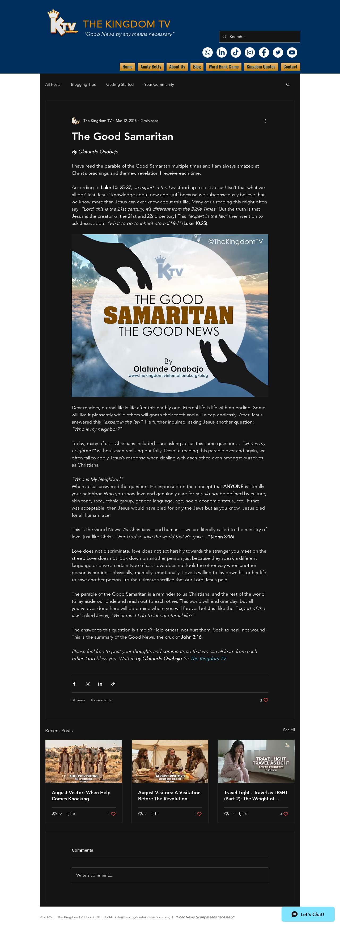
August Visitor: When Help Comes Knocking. (81, 795)
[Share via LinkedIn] (100, 683)
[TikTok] (236, 52)
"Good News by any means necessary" (128, 34)
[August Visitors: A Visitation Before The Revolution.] (170, 761)
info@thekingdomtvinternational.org (142, 917)
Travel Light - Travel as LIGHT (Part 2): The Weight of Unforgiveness (256, 795)
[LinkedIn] (221, 52)
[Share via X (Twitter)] (87, 683)
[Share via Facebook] (74, 683)
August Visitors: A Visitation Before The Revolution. (169, 795)
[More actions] (265, 120)
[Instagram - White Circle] (250, 52)
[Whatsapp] (207, 52)
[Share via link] (113, 683)
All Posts (52, 84)
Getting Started (120, 84)
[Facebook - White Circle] (264, 52)
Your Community (159, 84)
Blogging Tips (83, 84)
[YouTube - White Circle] (292, 52)
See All (289, 729)
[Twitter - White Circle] (278, 52)
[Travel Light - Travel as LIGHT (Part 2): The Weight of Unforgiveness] (256, 761)
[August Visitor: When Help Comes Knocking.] (83, 761)
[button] (288, 84)
